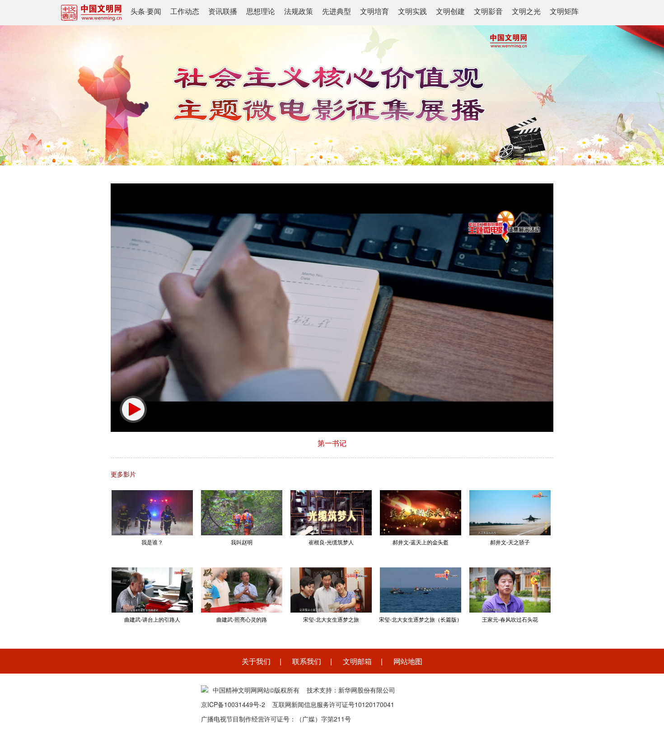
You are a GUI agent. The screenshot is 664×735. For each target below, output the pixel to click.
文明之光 (526, 11)
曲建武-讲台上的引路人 (152, 619)
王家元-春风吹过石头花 (510, 619)
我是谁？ (152, 542)
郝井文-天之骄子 (510, 542)
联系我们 (306, 661)
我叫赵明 (242, 542)
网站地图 (407, 661)
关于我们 (256, 661)
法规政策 (298, 11)
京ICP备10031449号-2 (233, 704)
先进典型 (336, 11)
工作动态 (184, 11)
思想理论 (260, 11)
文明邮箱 (357, 661)
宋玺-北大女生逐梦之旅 (331, 619)
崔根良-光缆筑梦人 (331, 542)
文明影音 (488, 11)
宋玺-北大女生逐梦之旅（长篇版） (420, 619)
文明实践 (412, 11)
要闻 (154, 11)
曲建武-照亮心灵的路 (241, 619)
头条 (138, 11)
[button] (133, 409)
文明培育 (374, 11)
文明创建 (450, 11)
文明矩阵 (564, 11)
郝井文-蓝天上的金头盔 (421, 542)
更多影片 (123, 473)
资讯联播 (222, 11)
